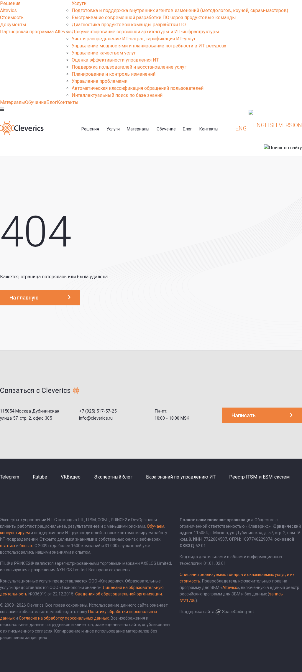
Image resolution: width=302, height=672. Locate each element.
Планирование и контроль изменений (113, 74)
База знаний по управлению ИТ (181, 477)
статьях (7, 545)
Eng (241, 128)
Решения (10, 3)
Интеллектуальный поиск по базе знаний (117, 95)
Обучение (35, 102)
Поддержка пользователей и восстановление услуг (129, 67)
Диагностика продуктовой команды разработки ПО (129, 24)
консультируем (15, 532)
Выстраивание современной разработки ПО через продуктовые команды (154, 17)
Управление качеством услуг (104, 53)
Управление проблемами (99, 81)
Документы (13, 24)
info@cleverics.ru (96, 418)
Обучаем (155, 526)
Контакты (67, 102)
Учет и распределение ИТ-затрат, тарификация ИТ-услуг (134, 39)
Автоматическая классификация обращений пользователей (137, 88)
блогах (26, 545)
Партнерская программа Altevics (36, 31)
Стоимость (12, 17)
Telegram (9, 477)
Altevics (8, 10)
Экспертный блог (113, 477)
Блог (51, 102)
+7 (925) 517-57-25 (97, 411)
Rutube (40, 477)
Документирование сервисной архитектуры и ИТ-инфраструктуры (145, 31)
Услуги (79, 3)
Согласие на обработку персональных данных (64, 618)
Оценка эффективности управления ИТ (115, 60)
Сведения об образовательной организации (118, 594)
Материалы (12, 102)
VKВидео (71, 477)
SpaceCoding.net (238, 611)
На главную (24, 297)
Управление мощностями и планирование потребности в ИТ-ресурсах (149, 46)
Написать (244, 415)
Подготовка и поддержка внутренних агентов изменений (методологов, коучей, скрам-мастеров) (180, 10)
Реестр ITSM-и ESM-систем (259, 477)
